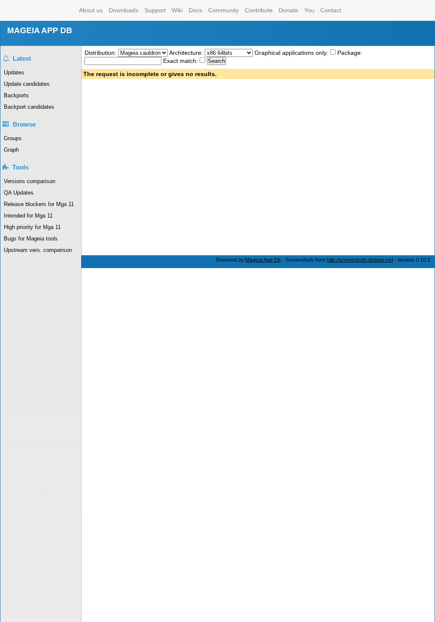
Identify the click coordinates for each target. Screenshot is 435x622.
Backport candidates (29, 107)
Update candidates (27, 84)
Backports (16, 95)
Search (216, 61)
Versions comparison (29, 181)
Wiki (177, 10)
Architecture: (187, 52)
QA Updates (19, 192)
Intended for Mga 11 (28, 215)
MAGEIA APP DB (39, 30)
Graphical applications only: (291, 52)
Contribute (259, 10)
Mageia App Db (263, 260)
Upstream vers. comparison (38, 250)
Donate (288, 10)
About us (91, 10)
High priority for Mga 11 (32, 227)
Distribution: (101, 52)
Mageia (42, 10)
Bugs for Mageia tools (31, 238)
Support (155, 10)
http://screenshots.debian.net (360, 260)
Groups (13, 138)
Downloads (123, 10)
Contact (330, 10)
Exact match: (181, 60)
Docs (195, 10)
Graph (11, 150)
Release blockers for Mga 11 (39, 204)
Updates (14, 72)
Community (223, 10)
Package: (349, 52)
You (309, 10)
